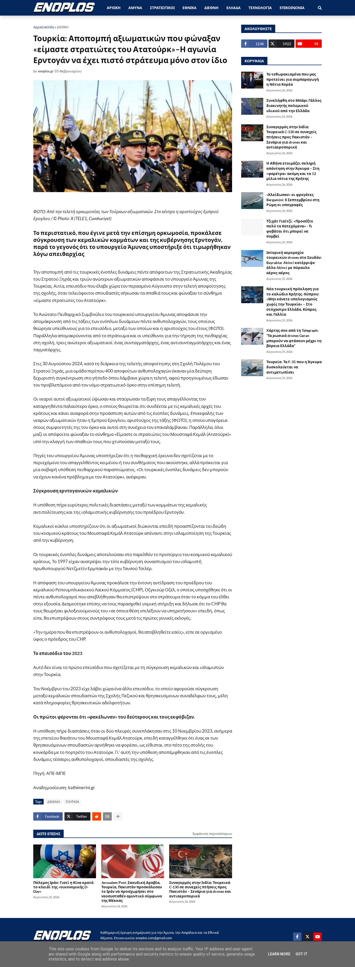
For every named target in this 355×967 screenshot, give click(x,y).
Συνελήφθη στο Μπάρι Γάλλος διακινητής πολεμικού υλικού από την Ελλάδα (293, 105)
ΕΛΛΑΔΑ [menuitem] (233, 7)
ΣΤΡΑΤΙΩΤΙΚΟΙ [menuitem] (162, 7)
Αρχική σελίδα (43, 27)
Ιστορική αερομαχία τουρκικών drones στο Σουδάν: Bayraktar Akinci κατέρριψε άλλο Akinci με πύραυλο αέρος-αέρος (294, 262)
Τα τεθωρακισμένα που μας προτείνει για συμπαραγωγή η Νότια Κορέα (292, 79)
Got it (301, 954)
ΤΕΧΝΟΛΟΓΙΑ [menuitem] (260, 7)
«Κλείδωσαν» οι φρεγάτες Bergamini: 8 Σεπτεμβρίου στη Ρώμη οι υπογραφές (292, 199)
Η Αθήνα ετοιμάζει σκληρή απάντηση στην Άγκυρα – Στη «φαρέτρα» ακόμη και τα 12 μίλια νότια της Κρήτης (292, 171)
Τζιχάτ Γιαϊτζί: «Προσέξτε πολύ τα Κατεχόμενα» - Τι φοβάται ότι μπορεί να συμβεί (289, 229)
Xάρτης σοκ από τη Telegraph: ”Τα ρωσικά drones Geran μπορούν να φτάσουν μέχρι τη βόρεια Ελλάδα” (293, 338)
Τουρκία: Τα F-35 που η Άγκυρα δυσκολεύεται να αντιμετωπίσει (294, 367)
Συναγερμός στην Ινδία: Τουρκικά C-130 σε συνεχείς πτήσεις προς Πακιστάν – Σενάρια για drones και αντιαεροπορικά (200, 889)
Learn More (279, 954)
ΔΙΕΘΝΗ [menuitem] (211, 7)
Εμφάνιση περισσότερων (212, 833)
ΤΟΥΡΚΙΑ (72, 802)
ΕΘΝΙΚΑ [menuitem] (189, 7)
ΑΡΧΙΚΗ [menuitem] (114, 7)
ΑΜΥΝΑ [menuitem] (135, 7)
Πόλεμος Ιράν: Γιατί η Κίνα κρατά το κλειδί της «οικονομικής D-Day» (63, 887)
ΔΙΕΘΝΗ (63, 27)
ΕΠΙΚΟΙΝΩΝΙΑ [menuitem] (292, 7)
